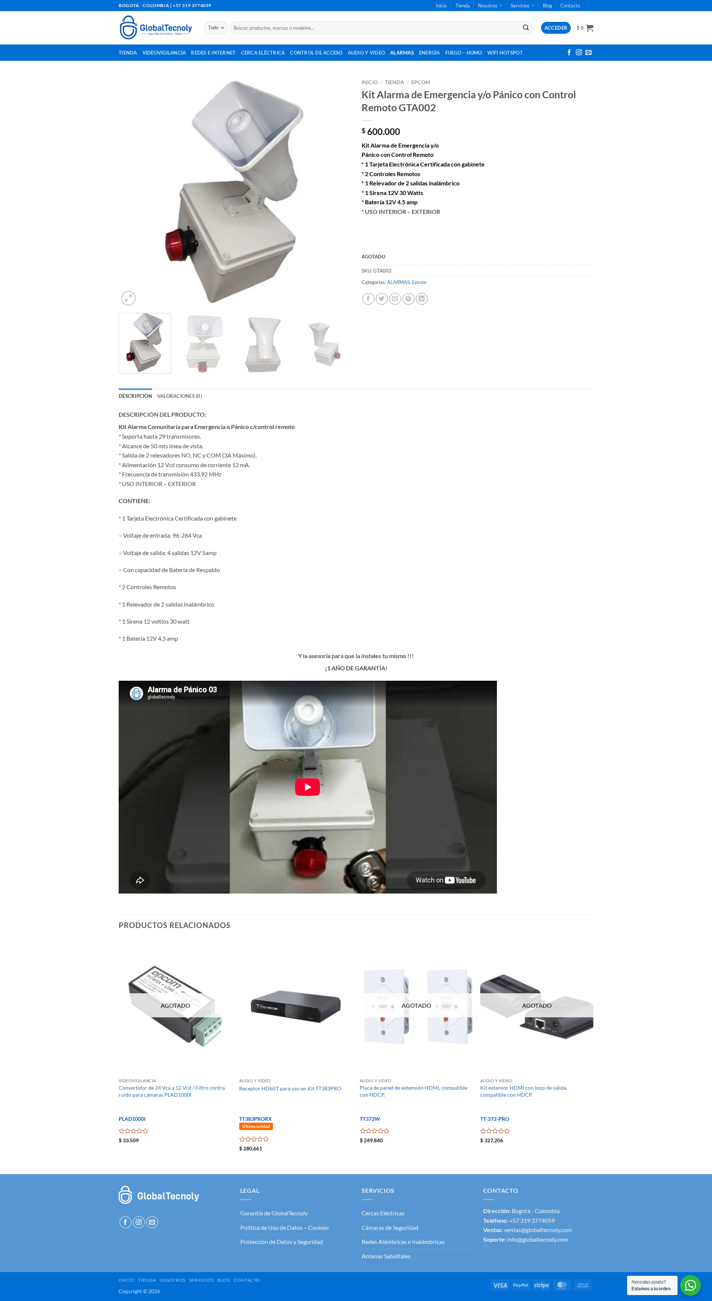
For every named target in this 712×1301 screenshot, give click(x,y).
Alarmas (402, 53)
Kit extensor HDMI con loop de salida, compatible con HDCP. (523, 1091)
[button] (585, 28)
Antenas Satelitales (386, 1255)
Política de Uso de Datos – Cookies (284, 1227)
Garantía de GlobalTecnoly (274, 1212)
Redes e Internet (213, 53)
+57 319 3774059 (532, 1220)
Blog (547, 6)
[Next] (336, 191)
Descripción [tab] (135, 396)
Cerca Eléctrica (263, 53)
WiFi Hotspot (505, 53)
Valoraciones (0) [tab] (179, 396)
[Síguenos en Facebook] (569, 52)
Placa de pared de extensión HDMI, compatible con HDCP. (413, 1091)
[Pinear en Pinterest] (408, 299)
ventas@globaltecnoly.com (538, 1229)
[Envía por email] (395, 299)
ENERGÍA (429, 53)
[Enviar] (526, 28)
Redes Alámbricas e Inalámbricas (403, 1241)
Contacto (570, 6)
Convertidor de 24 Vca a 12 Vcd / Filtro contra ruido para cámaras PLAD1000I (172, 1091)
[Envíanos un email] (588, 52)
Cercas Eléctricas (383, 1212)
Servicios (520, 6)
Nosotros (488, 6)
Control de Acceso (316, 53)
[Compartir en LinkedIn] (422, 299)
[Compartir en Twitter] (382, 299)
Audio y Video (366, 53)
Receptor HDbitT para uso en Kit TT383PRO (290, 1088)
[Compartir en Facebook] (368, 299)
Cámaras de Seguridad (390, 1227)
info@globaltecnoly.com (537, 1239)
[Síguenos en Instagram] (579, 52)
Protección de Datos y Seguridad (281, 1241)
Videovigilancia (164, 53)
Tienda (462, 6)
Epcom (420, 82)
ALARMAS (398, 282)
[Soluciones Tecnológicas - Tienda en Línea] (156, 27)
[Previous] (132, 191)
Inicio (441, 6)
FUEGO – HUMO (463, 53)
